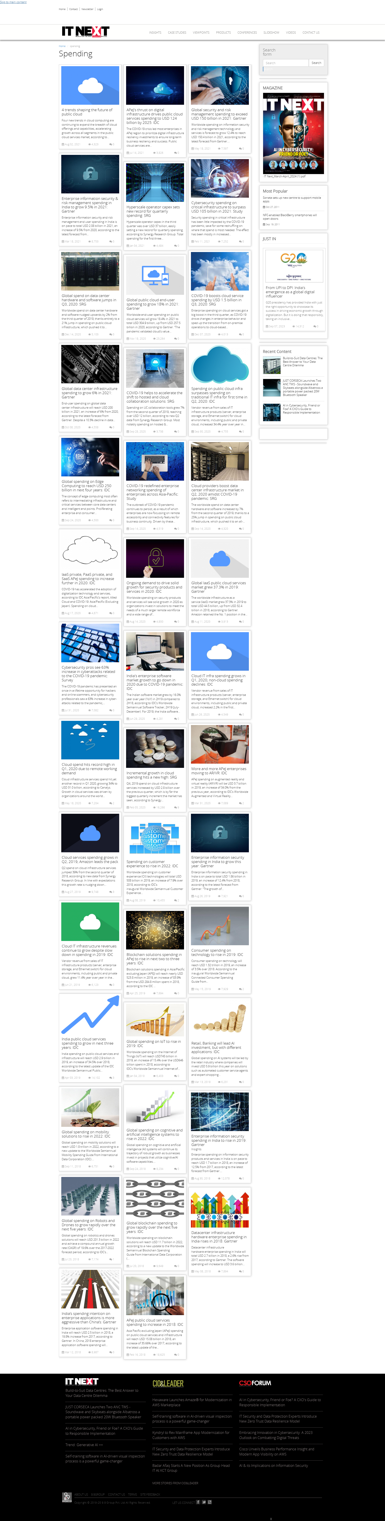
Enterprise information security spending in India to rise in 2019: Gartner (218, 1140)
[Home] (87, 31)
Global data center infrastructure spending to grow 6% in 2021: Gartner (89, 393)
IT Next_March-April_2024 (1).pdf (284, 176)
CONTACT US (116, 1494)
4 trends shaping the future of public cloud (87, 112)
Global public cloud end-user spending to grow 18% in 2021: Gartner (153, 304)
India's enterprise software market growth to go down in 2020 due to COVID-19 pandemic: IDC (155, 682)
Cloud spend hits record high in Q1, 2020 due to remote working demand (89, 768)
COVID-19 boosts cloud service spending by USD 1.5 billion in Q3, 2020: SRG (217, 300)
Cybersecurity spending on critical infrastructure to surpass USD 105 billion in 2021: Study (218, 207)
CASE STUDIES (177, 33)
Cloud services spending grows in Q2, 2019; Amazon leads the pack (90, 859)
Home (62, 9)
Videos (291, 33)
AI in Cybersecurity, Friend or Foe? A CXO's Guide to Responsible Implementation (301, 408)
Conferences (247, 33)
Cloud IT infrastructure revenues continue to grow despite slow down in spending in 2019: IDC (89, 950)
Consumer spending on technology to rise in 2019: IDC (217, 952)
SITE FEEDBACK (150, 1494)
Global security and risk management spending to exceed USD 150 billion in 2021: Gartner (219, 114)
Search (316, 63)
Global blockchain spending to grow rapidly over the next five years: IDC (152, 1227)
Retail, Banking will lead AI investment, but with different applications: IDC (216, 1047)
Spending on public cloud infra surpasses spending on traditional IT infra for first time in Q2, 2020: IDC (219, 395)
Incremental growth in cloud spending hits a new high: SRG (152, 775)
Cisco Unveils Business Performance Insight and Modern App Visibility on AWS (276, 1452)
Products (223, 33)
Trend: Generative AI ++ (84, 1444)
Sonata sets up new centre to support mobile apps (292, 199)
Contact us (311, 33)
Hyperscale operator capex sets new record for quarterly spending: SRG (153, 211)
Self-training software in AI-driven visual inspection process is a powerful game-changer (105, 1459)
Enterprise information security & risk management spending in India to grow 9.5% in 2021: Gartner (90, 205)
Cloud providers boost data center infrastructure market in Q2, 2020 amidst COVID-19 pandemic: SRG (217, 492)
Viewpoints (201, 33)
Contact (73, 9)
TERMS (132, 1494)
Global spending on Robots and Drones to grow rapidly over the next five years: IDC (88, 1225)
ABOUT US (81, 1494)
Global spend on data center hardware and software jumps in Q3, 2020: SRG (89, 300)
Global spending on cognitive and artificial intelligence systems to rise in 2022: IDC (155, 1134)
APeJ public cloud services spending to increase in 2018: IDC (155, 1322)
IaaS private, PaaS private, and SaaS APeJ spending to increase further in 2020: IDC (88, 578)
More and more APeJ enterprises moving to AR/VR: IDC (218, 770)
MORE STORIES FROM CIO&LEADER (175, 1483)
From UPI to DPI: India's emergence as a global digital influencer (290, 292)
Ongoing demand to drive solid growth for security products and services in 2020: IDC (154, 587)
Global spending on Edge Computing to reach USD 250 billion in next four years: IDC (86, 485)
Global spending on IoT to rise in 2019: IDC (154, 1043)
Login (100, 9)
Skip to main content (13, 2)
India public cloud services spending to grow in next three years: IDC (87, 1043)
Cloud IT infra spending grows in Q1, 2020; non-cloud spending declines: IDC (218, 680)
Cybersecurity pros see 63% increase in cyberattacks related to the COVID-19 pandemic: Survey (88, 674)
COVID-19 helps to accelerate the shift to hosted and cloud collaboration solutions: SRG (154, 397)
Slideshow (271, 33)
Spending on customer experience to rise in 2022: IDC (152, 863)
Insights (155, 33)
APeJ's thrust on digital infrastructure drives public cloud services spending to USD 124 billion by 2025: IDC (155, 116)
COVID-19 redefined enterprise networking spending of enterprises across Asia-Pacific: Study (153, 492)
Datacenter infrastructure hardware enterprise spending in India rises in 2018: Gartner (219, 1237)
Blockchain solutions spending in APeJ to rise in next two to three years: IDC (154, 958)
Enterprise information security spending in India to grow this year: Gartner (217, 861)
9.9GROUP (98, 1494)
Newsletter (87, 9)
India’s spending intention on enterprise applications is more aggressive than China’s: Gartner (89, 1317)
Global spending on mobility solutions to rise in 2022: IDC (86, 1134)
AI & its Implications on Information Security (273, 1465)
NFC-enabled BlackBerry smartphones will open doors (290, 217)
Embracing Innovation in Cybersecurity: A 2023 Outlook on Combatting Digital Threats (276, 1435)
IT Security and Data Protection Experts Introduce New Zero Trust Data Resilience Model (191, 1452)
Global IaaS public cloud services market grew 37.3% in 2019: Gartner (218, 587)
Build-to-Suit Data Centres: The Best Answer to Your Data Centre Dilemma (303, 361)
